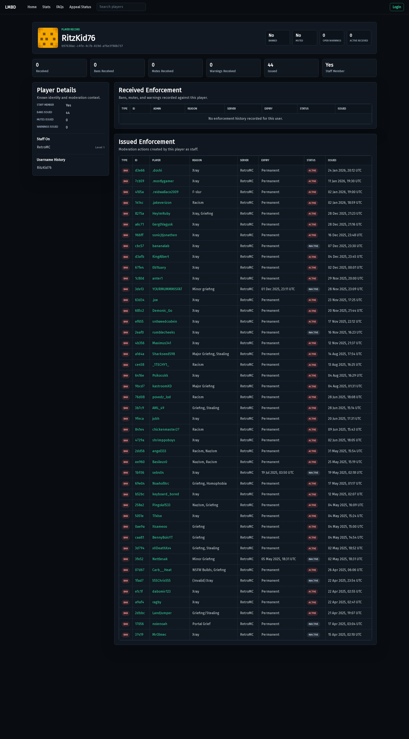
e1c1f (139, 591)
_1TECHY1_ (160, 365)
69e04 (140, 483)
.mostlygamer (163, 181)
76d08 (140, 397)
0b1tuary (159, 267)
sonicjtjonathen (164, 235)
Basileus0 (159, 462)
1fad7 (139, 581)
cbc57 (139, 246)
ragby (156, 602)
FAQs (60, 7)
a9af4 (139, 602)
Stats (46, 7)
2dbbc (140, 613)
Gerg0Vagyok (162, 224)
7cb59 (139, 181)
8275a (139, 213)
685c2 (139, 311)
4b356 (139, 343)
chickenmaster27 (165, 429)
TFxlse (157, 516)
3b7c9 (139, 408)
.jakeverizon (161, 203)
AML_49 (158, 408)
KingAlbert (160, 257)
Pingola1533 (161, 505)
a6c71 (139, 224)
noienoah (159, 624)
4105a (139, 192)
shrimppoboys (163, 440)
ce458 (139, 365)
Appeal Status (80, 7)
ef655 (139, 321)
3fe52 (139, 559)
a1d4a (139, 354)
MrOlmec (159, 635)
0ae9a (140, 527)
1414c (139, 203)
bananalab (160, 246)
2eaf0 (139, 332)
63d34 (139, 300)
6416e (139, 375)
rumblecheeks (163, 332)
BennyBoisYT (162, 537)
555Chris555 (161, 581)
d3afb (139, 257)
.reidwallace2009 (165, 192)
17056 (139, 624)
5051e (139, 516)
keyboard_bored (165, 494)
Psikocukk (160, 375)
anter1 (157, 278)
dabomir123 (161, 591)
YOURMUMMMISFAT (167, 289)
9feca (139, 419)
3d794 (139, 548)
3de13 (139, 289)
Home (32, 7)
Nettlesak (160, 559)
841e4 (139, 429)
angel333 (159, 451)
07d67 (139, 570)
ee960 (140, 462)
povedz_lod (161, 397)
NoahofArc (160, 483)
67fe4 (139, 267)
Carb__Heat (161, 570)
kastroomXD (162, 386)
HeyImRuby (161, 213)
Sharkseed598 (163, 354)
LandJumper (162, 613)
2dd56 (140, 451)
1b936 (139, 473)
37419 (139, 635)
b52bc (139, 494)
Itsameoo (159, 527)
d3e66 (140, 170)
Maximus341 (161, 343)
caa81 (139, 537)
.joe (155, 300)
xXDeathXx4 (161, 548)
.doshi (157, 170)
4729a (139, 440)
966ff (139, 235)
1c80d (139, 278)
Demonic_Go (162, 311)
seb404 (158, 473)
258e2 (139, 505)
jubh (155, 419)
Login (397, 7)
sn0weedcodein (164, 321)
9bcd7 (140, 386)
